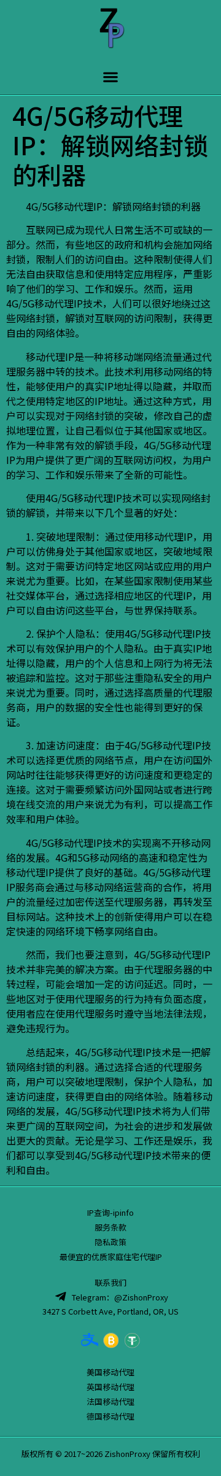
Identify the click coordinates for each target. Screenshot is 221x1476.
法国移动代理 (110, 1401)
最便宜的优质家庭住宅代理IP (111, 1256)
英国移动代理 (110, 1387)
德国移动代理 (110, 1416)
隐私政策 (110, 1242)
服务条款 (110, 1227)
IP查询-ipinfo (110, 1212)
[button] (111, 76)
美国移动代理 (110, 1372)
